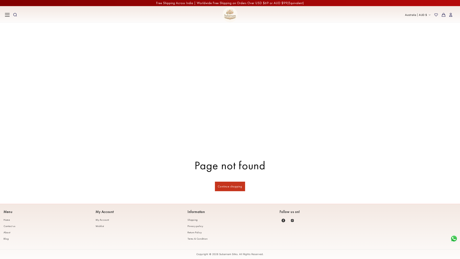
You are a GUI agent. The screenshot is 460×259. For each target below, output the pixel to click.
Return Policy (195, 232)
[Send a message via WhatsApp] (454, 238)
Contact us (9, 226)
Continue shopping (230, 186)
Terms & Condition (198, 238)
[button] (7, 14)
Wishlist (100, 226)
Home (7, 219)
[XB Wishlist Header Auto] (436, 15)
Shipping (193, 219)
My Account (102, 219)
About (7, 232)
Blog (6, 238)
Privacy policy (195, 226)
